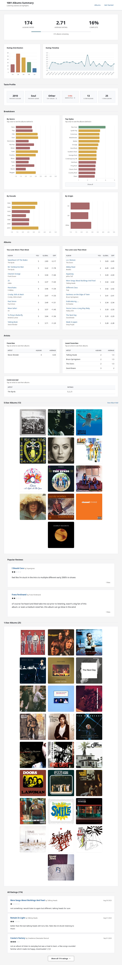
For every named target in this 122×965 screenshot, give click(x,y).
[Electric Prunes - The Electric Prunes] (89, 783)
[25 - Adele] (61, 450)
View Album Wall (112, 403)
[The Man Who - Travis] (33, 839)
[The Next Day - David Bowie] (89, 670)
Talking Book (13, 322)
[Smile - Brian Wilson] (61, 811)
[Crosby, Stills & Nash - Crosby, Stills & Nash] (89, 479)
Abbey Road (70, 267)
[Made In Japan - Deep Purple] (61, 670)
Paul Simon (12, 301)
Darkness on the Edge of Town (78, 294)
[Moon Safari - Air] (89, 450)
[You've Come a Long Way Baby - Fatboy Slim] (33, 811)
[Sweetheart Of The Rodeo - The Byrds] (33, 450)
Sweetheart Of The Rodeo (18, 260)
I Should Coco (18, 568)
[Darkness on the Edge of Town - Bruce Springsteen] (61, 727)
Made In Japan (71, 322)
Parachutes (12, 287)
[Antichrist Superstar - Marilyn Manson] (33, 755)
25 (9, 280)
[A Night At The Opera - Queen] (33, 479)
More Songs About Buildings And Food (80, 280)
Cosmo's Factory (17, 938)
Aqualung (69, 274)
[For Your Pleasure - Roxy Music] (33, 670)
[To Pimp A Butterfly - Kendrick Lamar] (33, 422)
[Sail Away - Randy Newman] (89, 699)
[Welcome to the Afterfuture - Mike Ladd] (61, 755)
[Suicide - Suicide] (61, 839)
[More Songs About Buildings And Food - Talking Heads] (33, 642)
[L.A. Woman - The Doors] (33, 783)
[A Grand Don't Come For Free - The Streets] (89, 811)
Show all (90, 184)
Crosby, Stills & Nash (16, 294)
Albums (97, 5)
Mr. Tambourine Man (16, 267)
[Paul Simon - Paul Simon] (33, 507)
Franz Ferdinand (19, 594)
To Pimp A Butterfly (15, 315)
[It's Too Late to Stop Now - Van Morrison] (89, 727)
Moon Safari (12, 308)
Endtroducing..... (72, 301)
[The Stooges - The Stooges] (61, 642)
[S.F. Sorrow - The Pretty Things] (89, 839)
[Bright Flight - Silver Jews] (61, 867)
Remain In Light (17, 918)
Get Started (108, 5)
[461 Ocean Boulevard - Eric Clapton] (89, 755)
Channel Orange (14, 274)
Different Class (72, 287)
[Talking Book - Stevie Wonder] (61, 507)
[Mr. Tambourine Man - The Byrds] (61, 479)
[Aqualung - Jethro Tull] (33, 727)
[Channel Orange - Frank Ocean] (89, 507)
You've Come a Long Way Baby (78, 308)
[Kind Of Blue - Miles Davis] (61, 422)
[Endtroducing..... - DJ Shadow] (33, 699)
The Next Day (71, 315)
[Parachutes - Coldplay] (61, 535)
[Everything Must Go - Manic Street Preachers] (61, 699)
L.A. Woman (70, 260)
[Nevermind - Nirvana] (89, 422)
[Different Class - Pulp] (61, 783)
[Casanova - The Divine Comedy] (89, 642)
